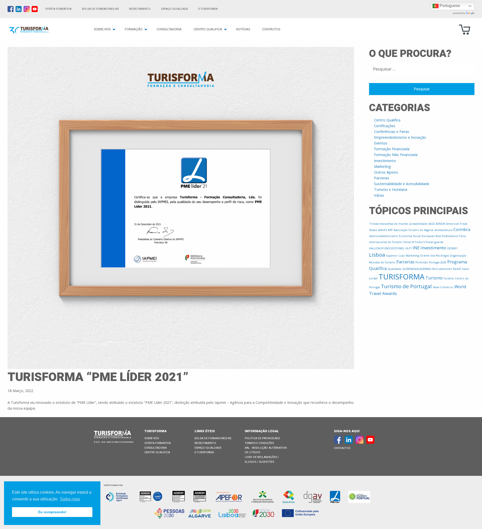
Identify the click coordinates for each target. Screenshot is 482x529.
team (465, 269)
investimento (433, 248)
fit (413, 242)
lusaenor (392, 255)
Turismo (434, 278)
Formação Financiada (391, 148)
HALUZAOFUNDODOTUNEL (386, 248)
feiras (407, 242)
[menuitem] (103, 29)
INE (416, 248)
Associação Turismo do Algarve (414, 230)
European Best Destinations (440, 236)
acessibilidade (418, 223)
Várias (379, 195)
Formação (134, 29)
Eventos (380, 143)
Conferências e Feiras (391, 131)
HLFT (408, 248)
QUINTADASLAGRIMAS (416, 269)
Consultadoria (169, 29)
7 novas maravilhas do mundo (388, 223)
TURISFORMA (402, 277)
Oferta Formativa (58, 9)
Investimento (385, 160)
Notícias (243, 29)
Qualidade (394, 269)
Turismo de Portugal (406, 286)
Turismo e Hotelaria (390, 189)
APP (390, 230)
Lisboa (377, 254)
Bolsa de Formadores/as (100, 9)
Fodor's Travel (424, 242)
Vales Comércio (443, 287)
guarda (438, 242)
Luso (402, 255)
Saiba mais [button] (70, 499)
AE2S (432, 223)
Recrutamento (140, 9)
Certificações (384, 125)
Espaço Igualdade (174, 9)
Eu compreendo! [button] (52, 512)
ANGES (382, 230)
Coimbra (461, 229)
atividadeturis (443, 230)
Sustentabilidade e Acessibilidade (401, 183)
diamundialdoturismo (383, 236)
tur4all (373, 278)
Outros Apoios (386, 172)
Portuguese (449, 6)
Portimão (421, 262)
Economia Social (410, 236)
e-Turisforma (208, 9)
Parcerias (381, 178)
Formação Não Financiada (395, 154)
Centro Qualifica (208, 29)
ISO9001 (452, 248)
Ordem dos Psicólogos (434, 255)
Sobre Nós (102, 29)
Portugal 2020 (437, 262)
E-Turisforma (204, 452)
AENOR (440, 223)
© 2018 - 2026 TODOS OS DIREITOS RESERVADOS (114, 442)
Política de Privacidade (262, 438)
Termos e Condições (259, 443)
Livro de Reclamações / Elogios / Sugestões (262, 459)
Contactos (271, 29)
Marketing (382, 166)
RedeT (457, 269)
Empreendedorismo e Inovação (400, 137)
